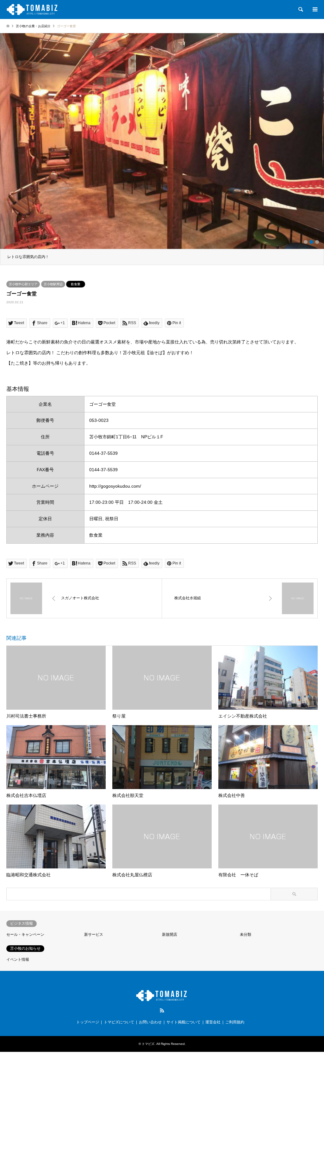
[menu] (314, 9)
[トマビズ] (32, 9)
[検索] (300, 9)
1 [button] (306, 242)
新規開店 (169, 934)
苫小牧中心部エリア (23, 284)
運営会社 (213, 1022)
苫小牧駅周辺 (53, 284)
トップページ (87, 1022)
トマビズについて (119, 1022)
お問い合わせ (150, 1022)
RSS (162, 1010)
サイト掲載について (183, 1022)
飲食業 (75, 284)
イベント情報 (17, 959)
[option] (162, 149)
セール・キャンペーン (25, 934)
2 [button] (311, 242)
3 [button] (317, 242)
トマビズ (148, 1044)
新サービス (93, 934)
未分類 (245, 934)
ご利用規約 (234, 1022)
